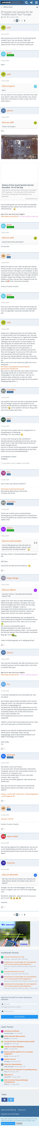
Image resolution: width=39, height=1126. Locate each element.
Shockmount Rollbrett (11, 1031)
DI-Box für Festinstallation (13, 1064)
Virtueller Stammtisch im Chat (14, 957)
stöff (4, 17)
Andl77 (6, 1049)
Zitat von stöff (8, 122)
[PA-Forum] (12, 3)
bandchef (6, 1044)
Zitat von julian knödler (11, 541)
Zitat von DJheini (9, 590)
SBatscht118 (8, 1075)
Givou (5, 1072)
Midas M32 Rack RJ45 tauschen (14, 1036)
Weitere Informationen (8, 1123)
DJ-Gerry (6, 1084)
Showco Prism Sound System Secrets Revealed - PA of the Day (18, 186)
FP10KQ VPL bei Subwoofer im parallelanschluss (20, 1070)
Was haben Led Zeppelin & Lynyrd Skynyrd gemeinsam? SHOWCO (15, 368)
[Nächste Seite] (24, 20)
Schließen (19, 1123)
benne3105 (7, 1077)
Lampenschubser (9, 1033)
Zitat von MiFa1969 (10, 874)
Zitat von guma (8, 86)
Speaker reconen (10, 1059)
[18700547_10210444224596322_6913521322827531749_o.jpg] (19, 147)
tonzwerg (6, 1061)
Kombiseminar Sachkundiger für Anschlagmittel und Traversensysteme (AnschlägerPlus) (20, 963)
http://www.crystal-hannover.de (11, 489)
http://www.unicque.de (8, 216)
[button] (36, 3)
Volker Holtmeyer (9, 1066)
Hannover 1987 (6, 819)
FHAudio (6, 1038)
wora (19, 463)
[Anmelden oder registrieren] (31, 3)
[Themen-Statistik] (37, 7)
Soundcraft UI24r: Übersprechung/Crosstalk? (19, 1041)
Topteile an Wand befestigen (14, 1047)
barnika (6, 1056)
